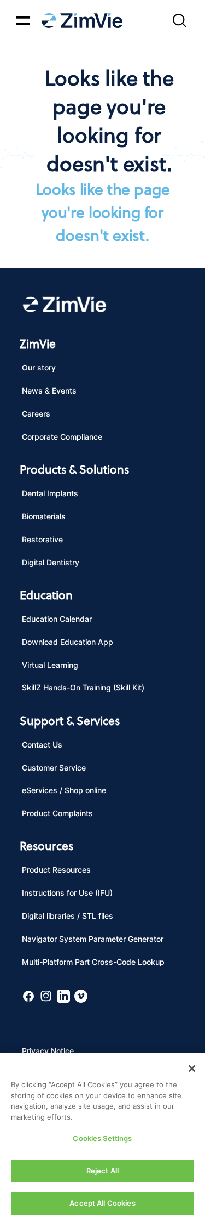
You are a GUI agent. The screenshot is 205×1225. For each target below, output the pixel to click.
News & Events (49, 390)
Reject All (102, 1170)
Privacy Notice (48, 1050)
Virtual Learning (50, 665)
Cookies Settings (102, 1138)
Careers (36, 413)
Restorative (42, 539)
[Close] (192, 1069)
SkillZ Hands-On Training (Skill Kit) (83, 687)
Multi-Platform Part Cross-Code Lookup (93, 961)
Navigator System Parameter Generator (92, 938)
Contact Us (42, 744)
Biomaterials (44, 516)
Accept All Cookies (102, 1203)
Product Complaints (57, 813)
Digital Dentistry (50, 562)
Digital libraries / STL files (67, 915)
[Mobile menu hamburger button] (23, 20)
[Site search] (179, 20)
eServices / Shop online (64, 790)
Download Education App (67, 642)
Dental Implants (50, 493)
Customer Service (54, 767)
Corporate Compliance (62, 436)
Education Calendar (57, 618)
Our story (39, 367)
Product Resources (56, 869)
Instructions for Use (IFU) (67, 892)
